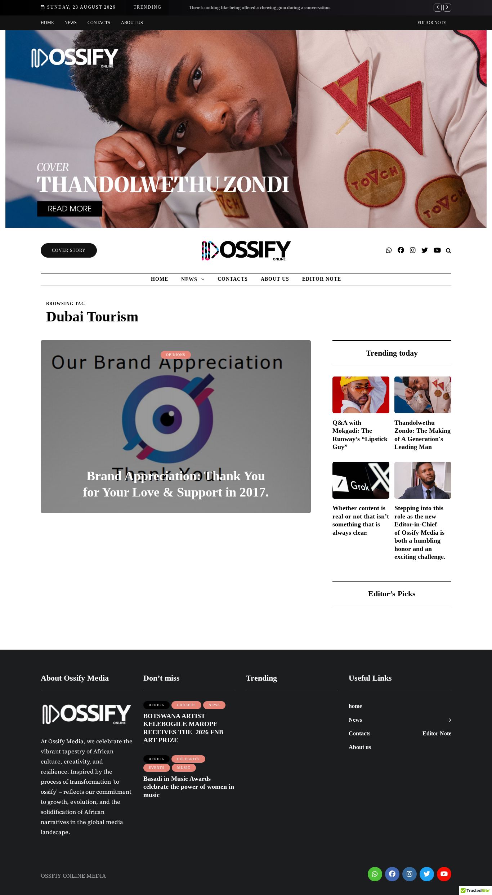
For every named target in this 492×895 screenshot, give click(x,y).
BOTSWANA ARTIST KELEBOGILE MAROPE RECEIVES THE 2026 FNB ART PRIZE (183, 728)
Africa (156, 705)
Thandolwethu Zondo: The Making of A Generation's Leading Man (422, 435)
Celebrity (188, 759)
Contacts (99, 22)
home (47, 22)
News (70, 22)
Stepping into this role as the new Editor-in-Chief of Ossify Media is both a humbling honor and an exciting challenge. (420, 533)
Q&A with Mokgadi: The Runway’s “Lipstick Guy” (360, 435)
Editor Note (431, 22)
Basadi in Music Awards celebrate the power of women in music (188, 786)
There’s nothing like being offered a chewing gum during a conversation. (251, 7)
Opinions (175, 355)
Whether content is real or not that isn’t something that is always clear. (360, 520)
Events (157, 768)
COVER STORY (69, 250)
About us (132, 22)
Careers (186, 705)
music (184, 768)
